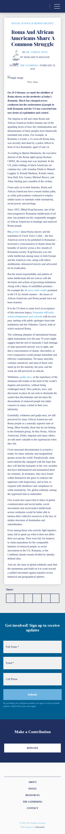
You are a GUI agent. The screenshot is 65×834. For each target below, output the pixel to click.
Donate (32, 748)
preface (16, 231)
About (32, 782)
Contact (32, 808)
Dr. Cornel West (37, 52)
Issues (32, 788)
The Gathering (32, 802)
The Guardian (29, 65)
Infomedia (40, 827)
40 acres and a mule (35, 290)
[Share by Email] (37, 598)
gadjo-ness (26, 377)
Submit (32, 694)
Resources (33, 795)
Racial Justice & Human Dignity (33, 23)
